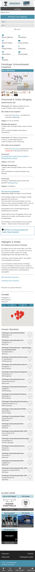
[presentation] (3, 81)
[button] (12, 316)
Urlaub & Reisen (20, 570)
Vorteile (10, 570)
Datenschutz (6, 557)
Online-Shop (15, 115)
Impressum (5, 553)
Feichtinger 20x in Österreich (10, 280)
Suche (18, 29)
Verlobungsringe (13, 183)
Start (3, 570)
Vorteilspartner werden (26, 557)
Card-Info (30, 553)
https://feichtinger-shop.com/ (10, 277)
